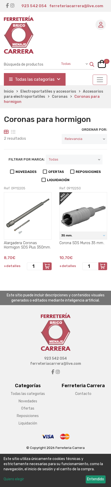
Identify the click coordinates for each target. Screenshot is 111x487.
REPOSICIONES (88, 172)
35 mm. (67, 235)
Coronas (60, 96)
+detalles (12, 266)
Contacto (83, 394)
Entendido (95, 479)
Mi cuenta (101, 25)
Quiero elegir (14, 479)
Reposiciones (28, 416)
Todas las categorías (35, 79)
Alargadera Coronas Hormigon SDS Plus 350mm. (27, 245)
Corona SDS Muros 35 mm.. (82, 243)
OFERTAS (56, 172)
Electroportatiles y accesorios (48, 91)
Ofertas (27, 408)
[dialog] (55, 470)
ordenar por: (94, 129)
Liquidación (28, 423)
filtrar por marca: (27, 159)
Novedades (28, 401)
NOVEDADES (26, 172)
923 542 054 (34, 6)
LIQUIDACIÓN (58, 180)
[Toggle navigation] (100, 80)
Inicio (9, 91)
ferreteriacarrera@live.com (76, 6)
